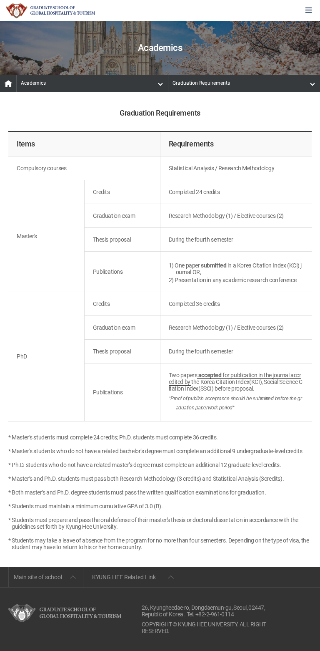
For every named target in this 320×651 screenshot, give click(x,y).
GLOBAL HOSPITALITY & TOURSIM (50, 10)
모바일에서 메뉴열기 (308, 11)
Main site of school (38, 577)
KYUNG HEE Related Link (124, 577)
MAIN (8, 83)
